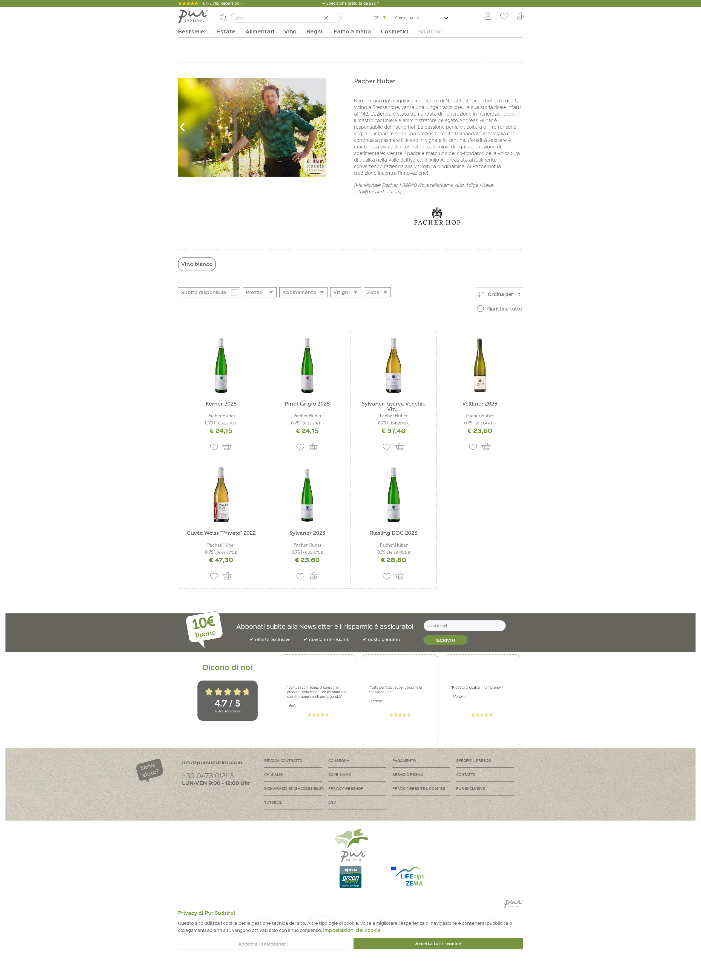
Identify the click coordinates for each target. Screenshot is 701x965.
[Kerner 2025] (221, 365)
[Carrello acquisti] (523, 16)
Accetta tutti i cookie (438, 944)
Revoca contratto (283, 760)
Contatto (466, 774)
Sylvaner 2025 (307, 533)
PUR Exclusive (470, 788)
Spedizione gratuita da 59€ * (352, 3)
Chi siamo (273, 774)
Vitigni (341, 292)
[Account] (488, 16)
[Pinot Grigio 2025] (307, 365)
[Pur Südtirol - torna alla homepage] (193, 16)
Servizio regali (407, 774)
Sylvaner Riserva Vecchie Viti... (394, 406)
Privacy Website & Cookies (418, 788)
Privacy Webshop (345, 788)
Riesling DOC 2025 (394, 533)
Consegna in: (407, 17)
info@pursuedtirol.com (212, 762)
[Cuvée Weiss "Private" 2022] (221, 494)
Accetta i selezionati (263, 944)
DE (376, 17)
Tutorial (273, 802)
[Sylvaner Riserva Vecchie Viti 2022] (394, 365)
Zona (373, 292)
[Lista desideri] (504, 16)
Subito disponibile (203, 292)
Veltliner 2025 (480, 404)
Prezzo (254, 292)
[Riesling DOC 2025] (394, 494)
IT (384, 17)
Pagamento (404, 760)
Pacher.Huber (221, 415)
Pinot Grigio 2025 (307, 404)
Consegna (338, 760)
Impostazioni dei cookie (351, 929)
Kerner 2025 (221, 404)
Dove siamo (339, 774)
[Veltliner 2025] (480, 365)
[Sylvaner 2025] (307, 494)
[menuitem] (488, 16)
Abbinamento (299, 292)
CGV (332, 802)
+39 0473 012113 (208, 775)
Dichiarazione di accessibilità (294, 788)
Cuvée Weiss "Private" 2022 (221, 533)
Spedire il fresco (473, 760)
